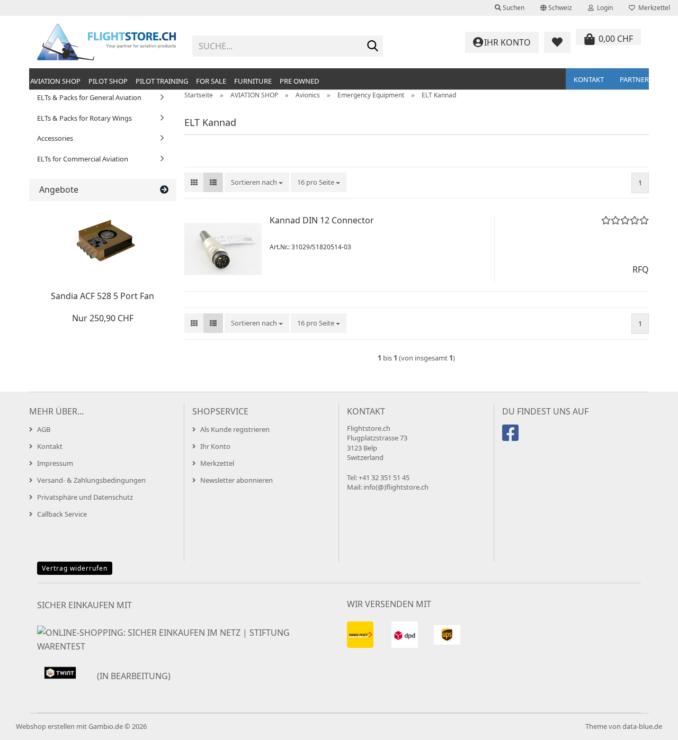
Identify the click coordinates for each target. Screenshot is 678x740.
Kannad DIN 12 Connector (322, 220)
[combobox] (257, 182)
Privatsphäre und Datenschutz (85, 497)
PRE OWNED (299, 81)
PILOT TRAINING (162, 81)
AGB (43, 429)
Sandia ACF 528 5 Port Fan (102, 296)
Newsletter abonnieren (236, 480)
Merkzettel (652, 7)
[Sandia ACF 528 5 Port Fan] (102, 243)
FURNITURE (253, 81)
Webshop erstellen (45, 726)
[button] (556, 8)
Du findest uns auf (545, 411)
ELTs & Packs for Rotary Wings (84, 118)
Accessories (55, 138)
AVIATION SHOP (55, 81)
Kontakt (589, 79)
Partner (634, 79)
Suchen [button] (512, 7)
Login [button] (603, 7)
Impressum (55, 463)
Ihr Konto (215, 446)
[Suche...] (373, 46)
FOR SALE (211, 81)
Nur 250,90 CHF (102, 318)
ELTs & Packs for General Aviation (89, 97)
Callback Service (62, 514)
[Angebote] (164, 190)
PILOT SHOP (108, 81)
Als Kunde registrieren (235, 429)
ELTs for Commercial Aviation (82, 159)
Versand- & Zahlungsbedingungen (91, 480)
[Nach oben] (649, 724)
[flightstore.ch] (106, 42)
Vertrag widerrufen (75, 568)
